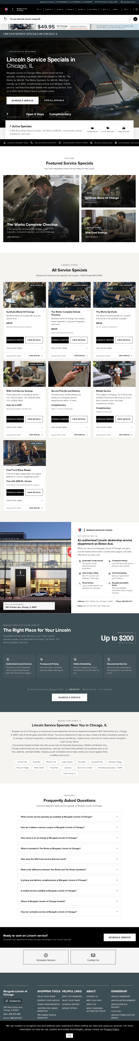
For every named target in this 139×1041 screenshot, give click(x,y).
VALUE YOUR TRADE (46, 996)
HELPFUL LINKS (72, 991)
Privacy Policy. (111, 1029)
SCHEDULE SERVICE (70, 1004)
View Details (34, 340)
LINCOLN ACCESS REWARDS (123, 1000)
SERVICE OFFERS (69, 1008)
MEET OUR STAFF (94, 1000)
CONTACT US (92, 996)
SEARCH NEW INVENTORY (48, 1004)
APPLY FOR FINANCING (72, 996)
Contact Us (14, 1001)
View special (34, 356)
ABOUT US (91, 1004)
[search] (137, 9)
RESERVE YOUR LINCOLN (48, 1000)
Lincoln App (116, 1011)
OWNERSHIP (119, 991)
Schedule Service (23, 100)
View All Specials (54, 100)
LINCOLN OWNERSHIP (120, 996)
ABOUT (91, 991)
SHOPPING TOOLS (48, 991)
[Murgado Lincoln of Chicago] (15, 9)
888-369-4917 (127, 601)
